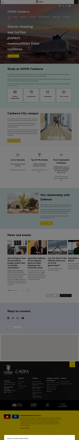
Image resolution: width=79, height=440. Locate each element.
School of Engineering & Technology (38, 384)
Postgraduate (31, 83)
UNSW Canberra (18, 11)
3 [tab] (15, 290)
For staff (20, 388)
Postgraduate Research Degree (42, 83)
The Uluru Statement (25, 428)
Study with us (23, 16)
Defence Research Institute (53, 382)
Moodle (19, 383)
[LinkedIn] (8, 318)
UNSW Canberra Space (51, 389)
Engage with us (56, 16)
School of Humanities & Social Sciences (37, 388)
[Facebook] (13, 318)
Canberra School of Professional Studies (37, 396)
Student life (33, 16)
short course (14, 85)
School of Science (36, 390)
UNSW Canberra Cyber (51, 387)
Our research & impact (44, 16)
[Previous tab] (22, 290)
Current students (22, 386)
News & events (66, 16)
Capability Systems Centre (53, 384)
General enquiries (65, 381)
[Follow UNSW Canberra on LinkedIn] (59, 6)
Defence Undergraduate (16, 83)
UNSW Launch (49, 391)
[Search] (76, 2)
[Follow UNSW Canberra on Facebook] (63, 6)
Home (9, 16)
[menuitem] (9, 17)
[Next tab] (27, 290)
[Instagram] (18, 318)
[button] (13, 56)
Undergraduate (25, 83)
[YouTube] (23, 318)
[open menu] (3, 2)
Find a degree (21, 381)
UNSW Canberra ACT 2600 (66, 383)
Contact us (10, 327)
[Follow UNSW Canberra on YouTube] (69, 6)
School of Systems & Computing (37, 393)
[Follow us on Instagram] (66, 6)
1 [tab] (8, 290)
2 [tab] (12, 290)
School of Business (36, 381)
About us (15, 16)
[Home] (39, 2)
